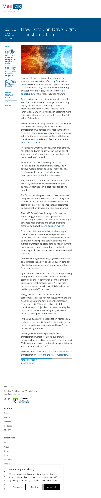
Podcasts (8, 426)
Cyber (7, 451)
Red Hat (8, 105)
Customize (17, 487)
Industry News (27, 363)
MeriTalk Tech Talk (30, 142)
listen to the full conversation (52, 354)
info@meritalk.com (12, 394)
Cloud (6, 447)
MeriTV (7, 430)
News (6, 413)
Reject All (35, 487)
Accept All (51, 487)
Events (7, 417)
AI (5, 442)
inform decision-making (52, 225)
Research (8, 459)
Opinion (7, 422)
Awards (7, 464)
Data (6, 455)
